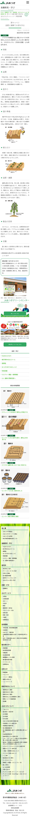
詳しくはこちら (15, 313)
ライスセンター (7, 662)
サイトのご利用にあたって (10, 753)
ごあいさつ (6, 709)
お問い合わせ (6, 769)
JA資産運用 (6, 599)
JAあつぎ (8, 2)
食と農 (4, 528)
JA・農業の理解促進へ (9, 378)
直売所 (4, 565)
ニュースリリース (7, 681)
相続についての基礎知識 (9, 699)
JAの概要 (5, 714)
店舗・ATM (5, 585)
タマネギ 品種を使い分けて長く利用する (14, 465)
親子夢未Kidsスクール (8, 359)
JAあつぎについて (8, 706)
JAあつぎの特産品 (7, 531)
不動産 (4, 617)
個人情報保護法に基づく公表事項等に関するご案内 (15, 731)
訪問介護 (5, 613)
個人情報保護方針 (7, 728)
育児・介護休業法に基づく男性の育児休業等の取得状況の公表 (15, 639)
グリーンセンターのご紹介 (10, 571)
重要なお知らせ (7, 679)
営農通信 (5, 652)
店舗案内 (5, 588)
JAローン (5, 601)
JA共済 (4, 603)
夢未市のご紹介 (7, 568)
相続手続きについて (8, 686)
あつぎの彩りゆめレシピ (9, 367)
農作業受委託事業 (7, 659)
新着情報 (5, 648)
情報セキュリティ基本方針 (10, 748)
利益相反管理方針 (7, 734)
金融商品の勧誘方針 (8, 725)
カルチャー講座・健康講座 (10, 374)
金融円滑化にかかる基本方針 (10, 736)
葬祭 (4, 606)
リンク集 (5, 755)
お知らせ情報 (6, 573)
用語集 (4, 701)
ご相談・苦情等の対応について (11, 751)
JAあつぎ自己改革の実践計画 (10, 721)
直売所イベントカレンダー (10, 578)
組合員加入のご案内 (8, 758)
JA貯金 (4, 596)
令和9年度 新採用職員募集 (10, 628)
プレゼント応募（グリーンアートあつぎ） (14, 772)
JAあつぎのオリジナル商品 (10, 534)
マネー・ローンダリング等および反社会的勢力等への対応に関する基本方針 (15, 739)
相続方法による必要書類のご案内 (11, 697)
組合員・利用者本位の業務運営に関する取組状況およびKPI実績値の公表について (15, 743)
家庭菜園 (15, 12)
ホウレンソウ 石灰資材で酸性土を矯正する (15, 412)
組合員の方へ (6, 644)
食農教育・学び (8, 12)
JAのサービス (6, 593)
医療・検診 (6, 615)
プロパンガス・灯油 (8, 610)
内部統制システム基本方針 (10, 723)
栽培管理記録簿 (7, 650)
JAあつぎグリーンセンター (16, 300)
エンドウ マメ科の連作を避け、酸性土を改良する (15, 438)
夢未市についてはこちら (15, 344)
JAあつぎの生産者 (7, 536)
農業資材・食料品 (7, 608)
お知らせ (5, 669)
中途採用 (5, 630)
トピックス (6, 674)
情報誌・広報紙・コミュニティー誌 (12, 762)
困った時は (6, 765)
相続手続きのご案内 (8, 692)
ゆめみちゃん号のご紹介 (9, 580)
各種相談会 (6, 619)
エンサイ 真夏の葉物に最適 (10, 516)
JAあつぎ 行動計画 (8, 632)
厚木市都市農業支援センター (10, 538)
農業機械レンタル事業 (8, 657)
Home (2, 12)
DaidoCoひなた (6, 356)
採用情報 (5, 624)
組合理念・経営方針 (8, 712)
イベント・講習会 (7, 677)
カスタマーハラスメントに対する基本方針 (14, 746)
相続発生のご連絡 (7, 690)
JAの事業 (5, 716)
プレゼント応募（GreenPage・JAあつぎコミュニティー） (15, 774)
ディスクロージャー (8, 760)
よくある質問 (6, 767)
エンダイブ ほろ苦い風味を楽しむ (12, 491)
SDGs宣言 (5, 718)
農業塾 (4, 363)
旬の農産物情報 (7, 575)
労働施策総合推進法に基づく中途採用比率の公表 (15, 635)
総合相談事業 (6, 655)
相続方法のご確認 (7, 694)
